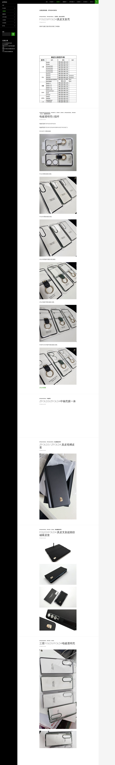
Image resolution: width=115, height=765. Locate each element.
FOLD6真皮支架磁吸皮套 (7, 51)
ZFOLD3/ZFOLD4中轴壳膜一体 (57, 401)
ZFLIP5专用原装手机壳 (7, 43)
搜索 (3, 31)
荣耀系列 (64, 1)
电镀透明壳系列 (47, 113)
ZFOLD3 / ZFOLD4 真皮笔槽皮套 (57, 446)
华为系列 (51, 1)
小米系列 (78, 1)
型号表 (91, 1)
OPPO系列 (71, 1)
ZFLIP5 (62, 112)
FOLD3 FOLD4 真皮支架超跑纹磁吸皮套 (57, 534)
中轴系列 (49, 398)
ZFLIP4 (58, 112)
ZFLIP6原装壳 (5, 44)
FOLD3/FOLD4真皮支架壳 (54, 19)
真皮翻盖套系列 (57, 441)
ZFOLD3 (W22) (42, 16)
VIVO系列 (85, 1)
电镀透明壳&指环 (49, 116)
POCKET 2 (53, 112)
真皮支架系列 (62, 16)
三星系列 (58, 1)
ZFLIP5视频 (42, 387)
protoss (4, 2)
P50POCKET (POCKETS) (44, 112)
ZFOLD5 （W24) (50, 529)
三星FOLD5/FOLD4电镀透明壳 (57, 643)
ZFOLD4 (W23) (50, 16)
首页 (47, 1)
